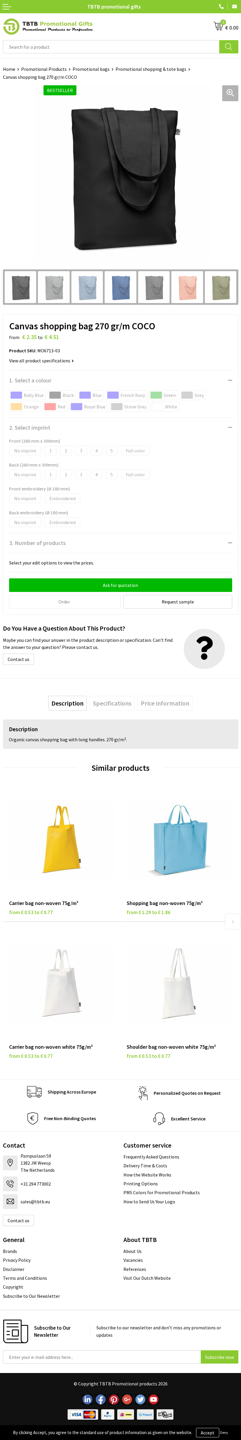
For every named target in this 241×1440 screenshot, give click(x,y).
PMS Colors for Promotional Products (161, 1192)
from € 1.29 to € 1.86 (148, 912)
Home (9, 69)
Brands (10, 1251)
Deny (224, 1432)
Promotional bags (91, 69)
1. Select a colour (30, 380)
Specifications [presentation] (112, 703)
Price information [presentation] (165, 703)
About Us (132, 1251)
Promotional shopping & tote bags (151, 69)
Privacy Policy (17, 1260)
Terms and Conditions (25, 1278)
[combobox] (111, 46)
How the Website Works (147, 1175)
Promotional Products (44, 69)
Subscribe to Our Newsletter (31, 1296)
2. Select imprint (29, 427)
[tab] (67, 703)
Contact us (18, 659)
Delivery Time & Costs (145, 1166)
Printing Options (140, 1184)
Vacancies (133, 1260)
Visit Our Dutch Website (147, 1278)
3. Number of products (37, 542)
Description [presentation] (67, 703)
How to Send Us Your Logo (149, 1202)
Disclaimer (13, 1269)
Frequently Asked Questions (151, 1157)
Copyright (13, 1287)
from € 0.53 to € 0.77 (31, 912)
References (134, 1269)
